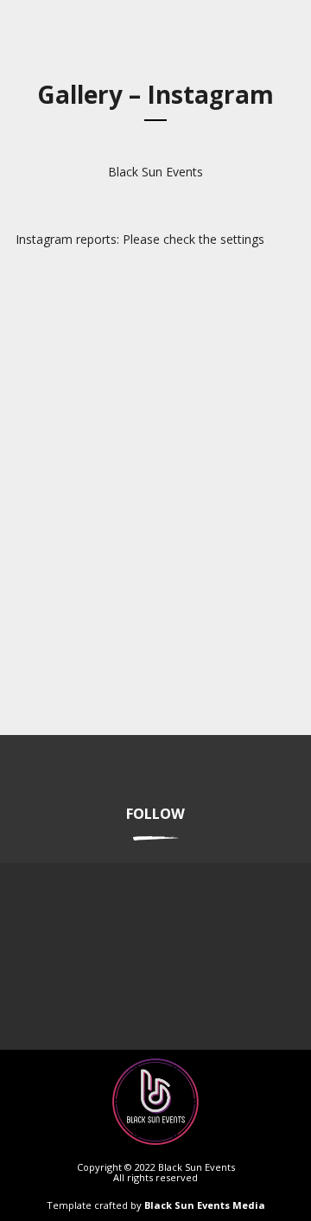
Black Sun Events (155, 171)
